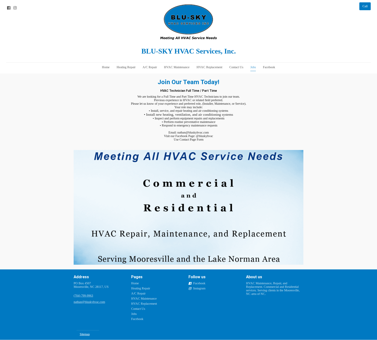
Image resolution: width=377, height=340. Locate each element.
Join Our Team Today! (188, 82)
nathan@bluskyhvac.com (89, 302)
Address (81, 277)
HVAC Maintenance (176, 67)
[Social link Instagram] (15, 8)
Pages (137, 277)
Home (106, 67)
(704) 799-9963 (83, 295)
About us (254, 277)
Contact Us (236, 67)
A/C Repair (150, 67)
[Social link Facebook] (8, 8)
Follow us (197, 277)
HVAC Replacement (209, 67)
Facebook (269, 67)
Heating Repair (126, 67)
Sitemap (85, 334)
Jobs (253, 67)
